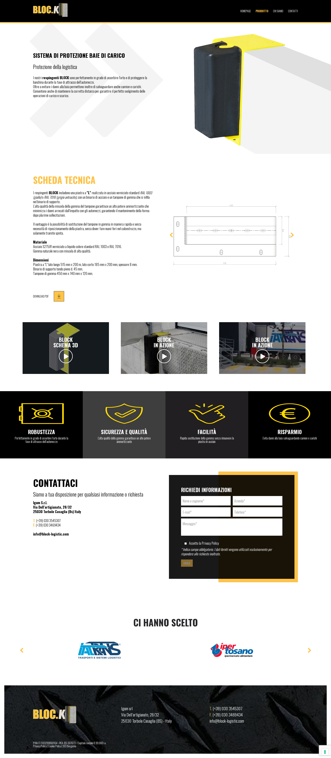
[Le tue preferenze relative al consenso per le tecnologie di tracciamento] (325, 752)
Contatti (293, 11)
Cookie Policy (54, 746)
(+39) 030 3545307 (227, 708)
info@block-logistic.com (226, 721)
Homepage (245, 11)
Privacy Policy (210, 543)
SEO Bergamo (69, 746)
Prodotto (262, 11)
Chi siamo (278, 11)
